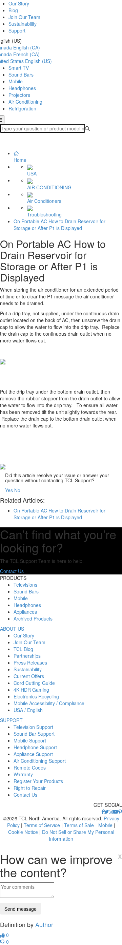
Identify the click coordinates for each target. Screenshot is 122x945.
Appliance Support (33, 754)
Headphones (22, 88)
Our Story (18, 3)
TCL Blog (23, 649)
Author (44, 924)
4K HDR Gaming (31, 689)
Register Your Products (38, 781)
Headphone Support (35, 747)
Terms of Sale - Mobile (88, 825)
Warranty (23, 774)
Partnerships (27, 655)
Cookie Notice (23, 831)
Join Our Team (24, 17)
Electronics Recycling (36, 696)
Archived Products (33, 618)
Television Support (33, 726)
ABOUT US (12, 628)
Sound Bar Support (34, 733)
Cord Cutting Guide (34, 682)
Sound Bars (21, 74)
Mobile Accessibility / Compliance (49, 703)
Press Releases (30, 662)
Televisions (25, 584)
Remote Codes (30, 767)
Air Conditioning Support (40, 760)
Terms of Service (42, 825)
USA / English (28, 710)
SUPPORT (11, 720)
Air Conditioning (25, 101)
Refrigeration (22, 108)
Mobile (15, 81)
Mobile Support (30, 740)
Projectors (19, 94)
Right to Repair (30, 787)
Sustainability (22, 23)
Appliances (25, 611)
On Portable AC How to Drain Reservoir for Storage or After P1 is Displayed (59, 224)
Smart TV (18, 67)
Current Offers (29, 676)
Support (16, 30)
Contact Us (12, 571)
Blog (13, 10)
